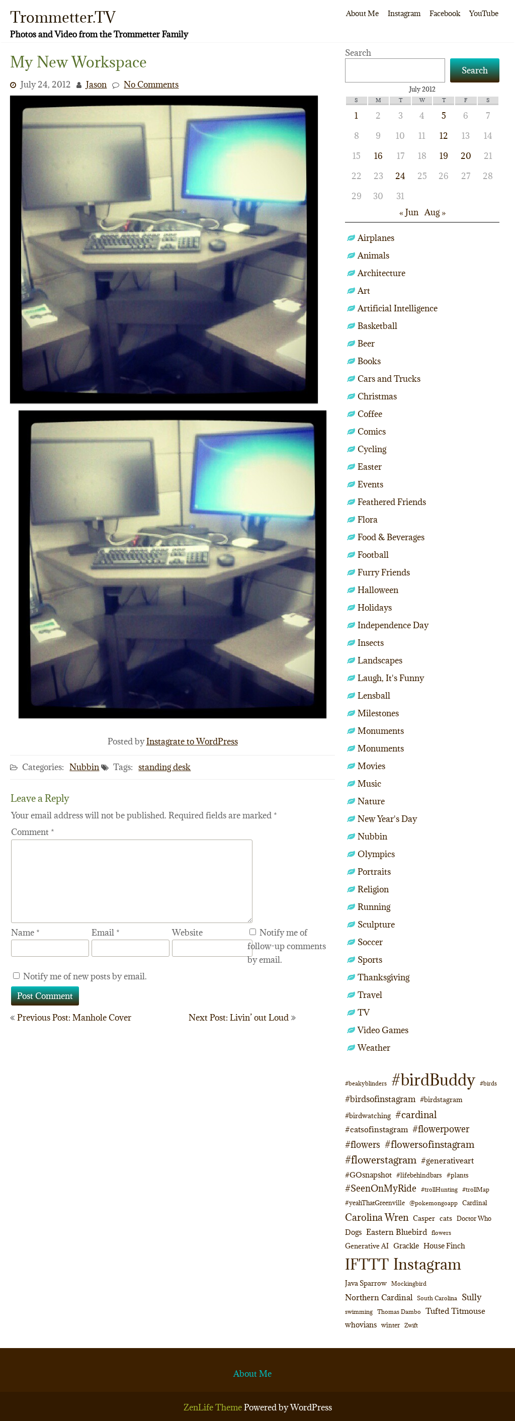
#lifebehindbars (419, 1175)
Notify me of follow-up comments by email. (286, 946)
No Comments (151, 84)
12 (444, 135)
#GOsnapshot (368, 1175)
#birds (488, 1083)
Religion (373, 889)
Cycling (372, 449)
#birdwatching (368, 1115)
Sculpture (376, 924)
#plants (458, 1175)
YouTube (483, 13)
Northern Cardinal (378, 1297)
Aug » (435, 212)
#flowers (362, 1144)
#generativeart (447, 1160)
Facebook (445, 13)
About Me (362, 13)
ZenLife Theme (214, 1407)
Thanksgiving (383, 977)
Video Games (383, 1030)
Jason (96, 84)
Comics (372, 431)
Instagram (404, 13)
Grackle (406, 1245)
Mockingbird (408, 1283)
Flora (368, 519)
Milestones (378, 713)
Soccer (370, 942)
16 (378, 155)
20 (466, 155)
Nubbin (84, 767)
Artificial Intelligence (398, 308)
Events (370, 484)
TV (364, 1012)
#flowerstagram (380, 1159)
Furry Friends (384, 572)
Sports (370, 959)
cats (446, 1218)
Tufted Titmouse (455, 1311)
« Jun (408, 212)
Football (373, 554)
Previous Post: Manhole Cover (74, 1017)
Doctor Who (474, 1218)
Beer (366, 343)
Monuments (381, 730)
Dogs (353, 1232)
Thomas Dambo (399, 1311)
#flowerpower (440, 1129)
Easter (370, 466)
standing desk (164, 767)
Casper (424, 1218)
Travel (370, 994)
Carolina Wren (376, 1217)
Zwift (411, 1325)
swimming (359, 1311)
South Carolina (437, 1298)
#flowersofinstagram (429, 1144)
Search (358, 52)
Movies (371, 766)
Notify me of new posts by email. (85, 976)
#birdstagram (441, 1099)
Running (374, 906)
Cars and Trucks (389, 378)
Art (364, 290)
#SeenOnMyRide (380, 1188)
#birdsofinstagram (380, 1099)
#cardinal (416, 1114)
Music (369, 783)
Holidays (375, 607)
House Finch (444, 1245)
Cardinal (474, 1203)
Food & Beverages (391, 537)
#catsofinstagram (376, 1129)
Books (369, 361)
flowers (441, 1232)
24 (400, 176)
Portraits (374, 871)
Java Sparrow (366, 1283)
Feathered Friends (392, 502)
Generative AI (367, 1245)
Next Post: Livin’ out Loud (239, 1017)
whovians (361, 1324)
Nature (371, 801)
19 (444, 155)
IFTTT (367, 1264)
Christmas (377, 396)
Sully (471, 1297)
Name (25, 932)
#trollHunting (439, 1189)
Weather (374, 1047)
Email (106, 932)
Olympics (376, 854)
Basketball (377, 325)
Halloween (378, 590)
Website (187, 932)
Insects (371, 642)
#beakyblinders (366, 1083)
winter (390, 1325)
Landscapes (380, 660)
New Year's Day (387, 818)
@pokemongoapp (433, 1203)
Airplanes (376, 237)
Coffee (370, 414)
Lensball (374, 695)
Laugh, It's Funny (391, 678)
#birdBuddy (433, 1080)
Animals (373, 255)
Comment (32, 832)
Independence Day (393, 625)
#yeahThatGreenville (375, 1203)
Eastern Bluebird (396, 1232)
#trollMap (475, 1189)
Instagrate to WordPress (192, 741)
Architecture (381, 273)
